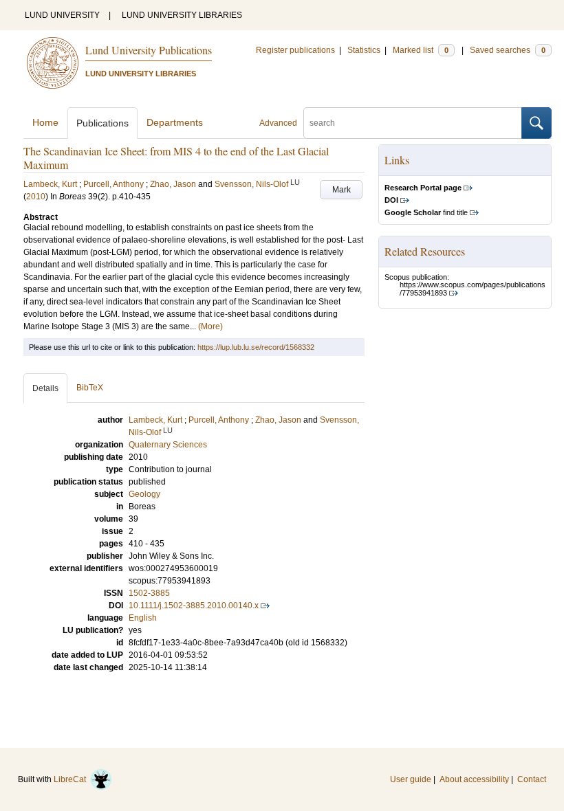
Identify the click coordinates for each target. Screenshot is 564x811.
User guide (410, 779)
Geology (144, 494)
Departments (175, 122)
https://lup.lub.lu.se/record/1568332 (255, 347)
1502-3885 (149, 593)
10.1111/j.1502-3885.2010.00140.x (194, 605)
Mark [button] (341, 190)
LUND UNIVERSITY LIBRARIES (182, 15)
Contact (531, 779)
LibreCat (72, 779)
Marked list (420, 50)
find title (426, 212)
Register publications (295, 50)
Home (45, 122)
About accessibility (474, 779)
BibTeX (89, 387)
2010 (35, 196)
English (143, 618)
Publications (102, 123)
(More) (210, 326)
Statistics (363, 50)
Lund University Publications (148, 50)
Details (45, 388)
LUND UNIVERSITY (62, 15)
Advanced (278, 123)
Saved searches (507, 50)
